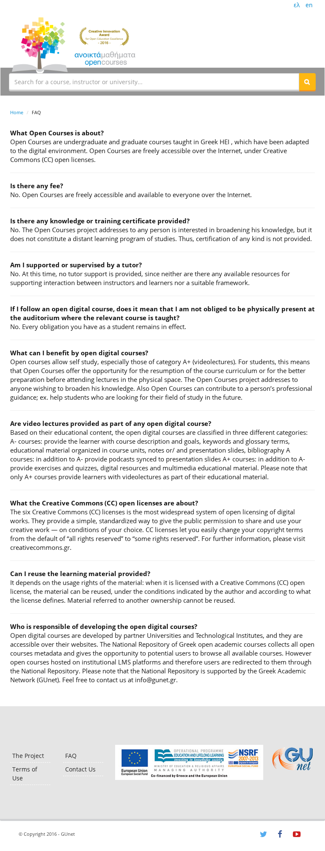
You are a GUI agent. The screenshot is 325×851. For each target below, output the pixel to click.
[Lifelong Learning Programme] (189, 762)
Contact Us (80, 769)
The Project (28, 756)
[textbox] (154, 81)
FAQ (71, 756)
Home (16, 112)
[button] (307, 81)
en (309, 5)
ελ (297, 5)
